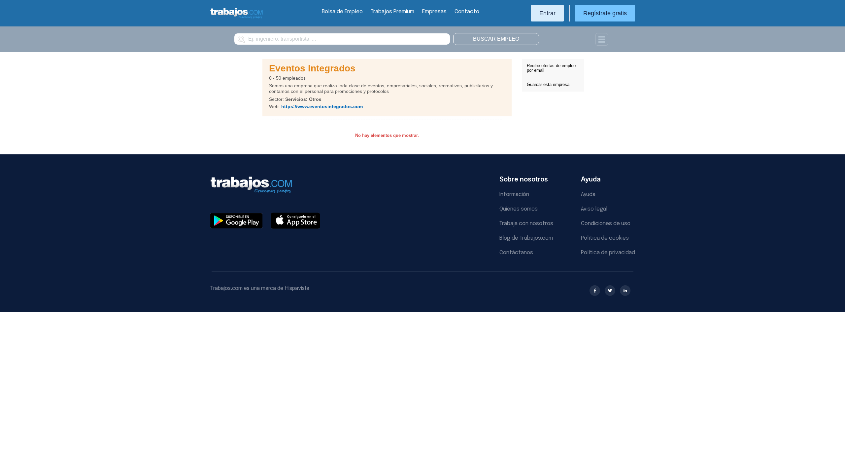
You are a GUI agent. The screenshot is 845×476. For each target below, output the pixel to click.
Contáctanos (516, 253)
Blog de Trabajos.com (526, 238)
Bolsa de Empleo (342, 12)
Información (514, 194)
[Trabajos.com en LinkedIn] (625, 290)
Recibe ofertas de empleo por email (551, 68)
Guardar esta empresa (548, 84)
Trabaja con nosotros (526, 223)
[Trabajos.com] (236, 17)
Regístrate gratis (605, 13)
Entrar (547, 13)
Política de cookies (605, 238)
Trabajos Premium (392, 12)
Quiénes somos (518, 209)
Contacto (467, 12)
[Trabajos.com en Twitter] (610, 290)
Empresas (434, 12)
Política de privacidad (608, 253)
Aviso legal (594, 209)
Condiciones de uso (605, 223)
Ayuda (588, 194)
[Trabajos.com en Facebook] (595, 290)
